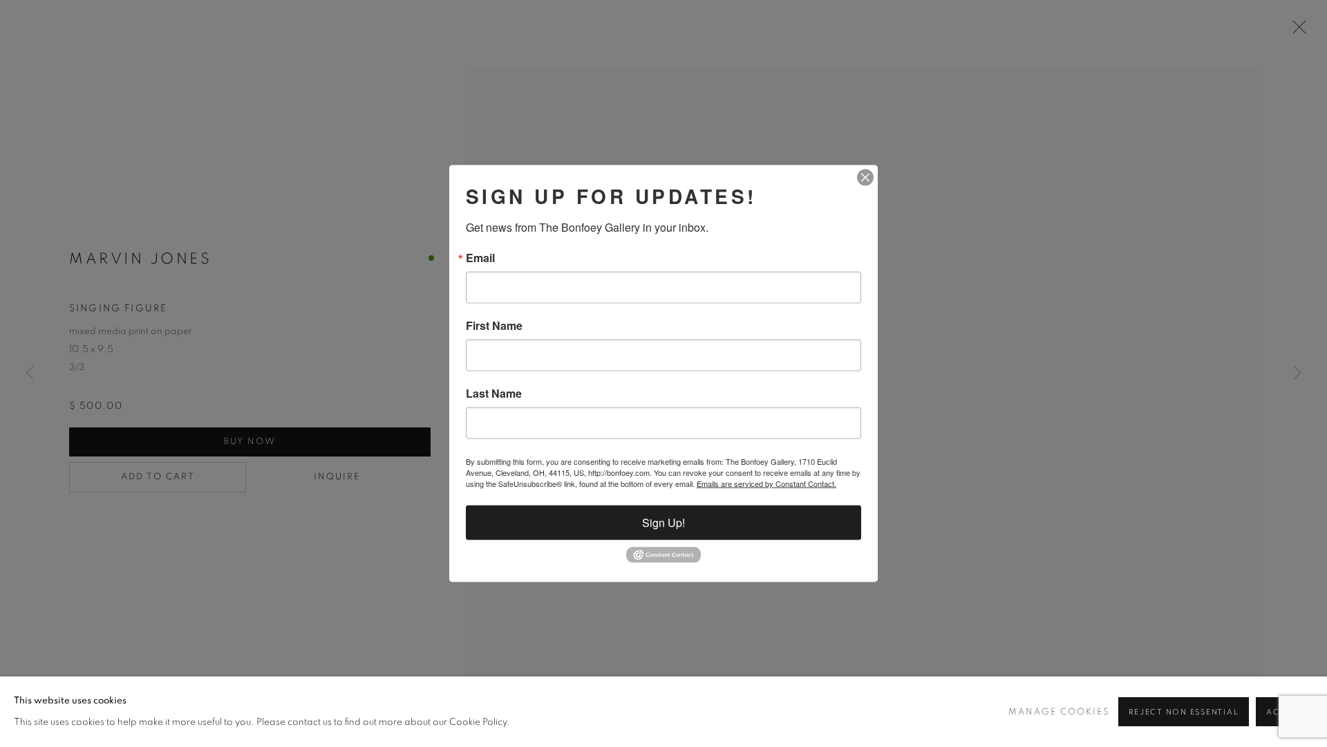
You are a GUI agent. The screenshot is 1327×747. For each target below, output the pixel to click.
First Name (494, 325)
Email (480, 258)
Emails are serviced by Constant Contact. (766, 483)
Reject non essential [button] (1184, 712)
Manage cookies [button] (1059, 712)
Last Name (494, 393)
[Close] (865, 177)
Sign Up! (663, 523)
